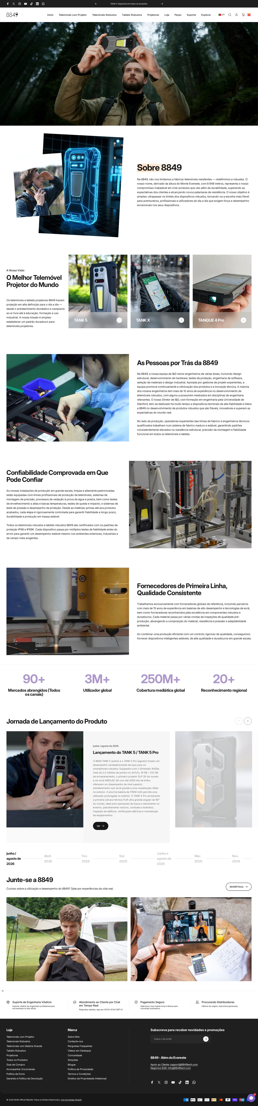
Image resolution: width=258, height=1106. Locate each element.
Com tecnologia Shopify (71, 1100)
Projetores (12, 1055)
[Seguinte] (162, 4)
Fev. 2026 (88, 858)
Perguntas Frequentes (80, 1046)
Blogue (72, 1064)
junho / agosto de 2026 (13, 858)
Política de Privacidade (80, 1069)
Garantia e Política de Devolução (24, 1078)
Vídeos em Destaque (79, 1050)
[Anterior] (96, 4)
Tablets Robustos (16, 1050)
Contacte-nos (75, 1041)
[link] (174, 1064)
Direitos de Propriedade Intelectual (87, 1078)
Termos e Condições (79, 1074)
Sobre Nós (74, 1036)
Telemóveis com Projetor (20, 1036)
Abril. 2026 (50, 858)
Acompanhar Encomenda (20, 1069)
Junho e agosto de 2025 (164, 858)
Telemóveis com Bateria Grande (24, 1046)
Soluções (73, 1060)
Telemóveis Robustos (18, 1041)
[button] (222, 14)
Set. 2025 (125, 858)
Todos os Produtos (17, 1060)
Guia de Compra (15, 1064)
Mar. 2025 (200, 858)
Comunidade (75, 1055)
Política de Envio (15, 1074)
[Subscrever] (206, 1039)
